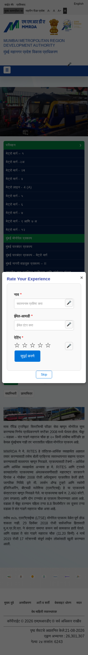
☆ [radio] (17, 345)
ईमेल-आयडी (22, 316)
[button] (27, 356)
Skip (44, 374)
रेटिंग (17, 338)
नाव (16, 295)
